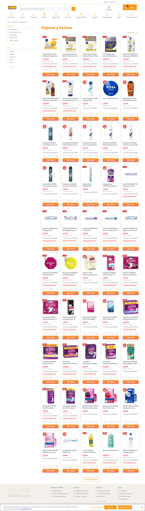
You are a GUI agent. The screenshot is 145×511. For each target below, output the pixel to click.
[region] (72, 507)
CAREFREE (12, 57)
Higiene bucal (13, 37)
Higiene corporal (13, 40)
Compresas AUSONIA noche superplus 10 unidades (69, 318)
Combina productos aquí (49, 66)
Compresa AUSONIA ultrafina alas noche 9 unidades (129, 274)
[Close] (142, 507)
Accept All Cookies (125, 507)
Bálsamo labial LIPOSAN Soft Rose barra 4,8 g (50, 451)
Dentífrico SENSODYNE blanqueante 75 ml (130, 185)
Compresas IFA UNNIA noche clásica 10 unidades (110, 318)
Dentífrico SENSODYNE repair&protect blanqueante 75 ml (50, 229)
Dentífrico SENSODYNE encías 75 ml (90, 229)
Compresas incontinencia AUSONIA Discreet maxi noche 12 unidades (90, 363)
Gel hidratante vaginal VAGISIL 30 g (70, 451)
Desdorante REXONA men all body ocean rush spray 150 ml (50, 144)
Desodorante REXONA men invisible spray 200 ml (50, 185)
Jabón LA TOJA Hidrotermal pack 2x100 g (90, 274)
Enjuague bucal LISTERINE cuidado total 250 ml (110, 185)
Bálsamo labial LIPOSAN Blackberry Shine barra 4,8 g (90, 407)
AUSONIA (11, 51)
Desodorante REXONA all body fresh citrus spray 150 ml (70, 144)
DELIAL (11, 59)
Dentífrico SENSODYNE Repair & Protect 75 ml (130, 229)
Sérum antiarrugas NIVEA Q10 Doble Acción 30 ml (51, 99)
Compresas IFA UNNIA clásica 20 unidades (90, 318)
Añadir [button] (52, 74)
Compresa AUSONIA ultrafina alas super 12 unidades (50, 318)
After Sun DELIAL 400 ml (110, 450)
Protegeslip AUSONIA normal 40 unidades (69, 407)
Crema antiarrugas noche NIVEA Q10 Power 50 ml (110, 55)
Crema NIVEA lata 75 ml (110, 98)
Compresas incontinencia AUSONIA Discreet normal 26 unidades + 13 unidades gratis (110, 363)
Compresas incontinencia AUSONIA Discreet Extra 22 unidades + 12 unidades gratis (70, 363)
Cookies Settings (96, 507)
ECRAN (11, 62)
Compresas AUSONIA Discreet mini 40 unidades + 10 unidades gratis (50, 363)
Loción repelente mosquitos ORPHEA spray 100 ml (89, 451)
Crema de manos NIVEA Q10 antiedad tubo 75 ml (70, 99)
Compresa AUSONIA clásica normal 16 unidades (109, 274)
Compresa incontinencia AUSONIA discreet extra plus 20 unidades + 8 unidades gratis (130, 318)
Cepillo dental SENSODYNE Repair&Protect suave (89, 185)
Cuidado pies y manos (15, 32)
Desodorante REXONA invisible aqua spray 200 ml (130, 144)
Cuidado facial (13, 29)
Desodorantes (13, 35)
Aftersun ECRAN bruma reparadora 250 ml (130, 451)
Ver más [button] (11, 44)
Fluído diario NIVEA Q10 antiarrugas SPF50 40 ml (130, 55)
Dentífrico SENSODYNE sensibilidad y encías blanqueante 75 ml (70, 229)
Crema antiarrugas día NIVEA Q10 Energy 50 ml (50, 55)
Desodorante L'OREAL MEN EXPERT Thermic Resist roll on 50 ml (130, 99)
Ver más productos (91, 479)
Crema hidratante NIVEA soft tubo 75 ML (90, 99)
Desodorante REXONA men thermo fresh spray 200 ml (70, 185)
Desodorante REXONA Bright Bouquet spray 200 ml (111, 144)
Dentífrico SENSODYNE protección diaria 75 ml (110, 229)
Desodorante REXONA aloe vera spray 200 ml (90, 144)
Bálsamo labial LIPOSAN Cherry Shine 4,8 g (110, 407)
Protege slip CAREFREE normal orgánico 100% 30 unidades (130, 363)
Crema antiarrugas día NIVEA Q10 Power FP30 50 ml (90, 55)
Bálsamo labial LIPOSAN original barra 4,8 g (130, 407)
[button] (73, 9)
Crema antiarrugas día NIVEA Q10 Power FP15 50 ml (70, 55)
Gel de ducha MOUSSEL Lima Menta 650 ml (70, 274)
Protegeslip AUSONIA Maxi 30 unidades (49, 407)
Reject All (110, 507)
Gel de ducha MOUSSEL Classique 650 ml (50, 274)
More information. (26, 509)
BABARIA (11, 54)
